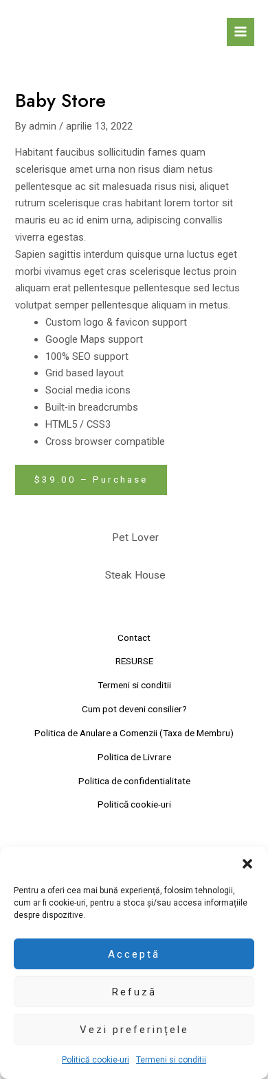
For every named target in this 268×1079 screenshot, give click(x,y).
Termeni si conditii (171, 1060)
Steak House (135, 575)
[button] (247, 864)
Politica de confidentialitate (134, 780)
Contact (134, 637)
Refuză (134, 992)
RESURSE (134, 660)
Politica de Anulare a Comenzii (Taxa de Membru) (134, 732)
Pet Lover (135, 537)
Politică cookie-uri (95, 1060)
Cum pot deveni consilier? (134, 708)
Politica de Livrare (134, 756)
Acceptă (134, 954)
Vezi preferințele (134, 1029)
